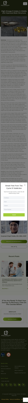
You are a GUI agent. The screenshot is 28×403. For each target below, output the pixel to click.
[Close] (25, 185)
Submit (14, 214)
